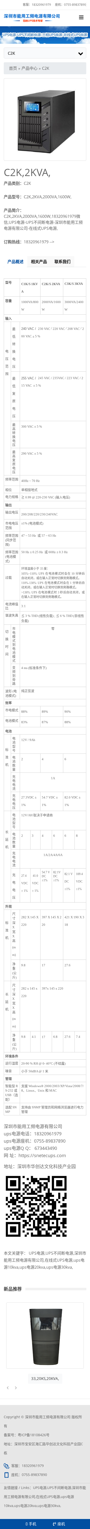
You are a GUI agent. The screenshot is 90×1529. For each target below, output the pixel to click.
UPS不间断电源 (59, 1253)
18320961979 (41, 5)
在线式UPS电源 (58, 1260)
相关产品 (39, 261)
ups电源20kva (32, 1267)
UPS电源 (36, 1253)
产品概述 (16, 261)
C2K (45, 68)
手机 (32, 1523)
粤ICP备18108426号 (34, 1434)
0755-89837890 (75, 5)
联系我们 (62, 261)
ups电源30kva (59, 1267)
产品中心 (30, 68)
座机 (61, 1523)
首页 (13, 68)
